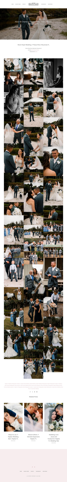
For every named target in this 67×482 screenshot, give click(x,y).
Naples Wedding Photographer (41, 383)
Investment (50, 4)
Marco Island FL (17, 385)
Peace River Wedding (35, 388)
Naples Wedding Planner (57, 385)
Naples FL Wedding (58, 383)
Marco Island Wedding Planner (26, 385)
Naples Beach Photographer (39, 387)
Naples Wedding (33, 383)
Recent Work (18, 4)
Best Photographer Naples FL (28, 387)
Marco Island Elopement (36, 385)
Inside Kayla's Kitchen (35, 49)
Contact (24, 4)
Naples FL (18, 383)
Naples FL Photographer (18, 387)
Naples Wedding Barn (48, 387)
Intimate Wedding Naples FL (9, 387)
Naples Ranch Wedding (56, 387)
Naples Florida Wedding (25, 383)
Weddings (33, 26)
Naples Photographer (51, 383)
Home (13, 4)
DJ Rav (36, 51)
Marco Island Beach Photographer (47, 385)
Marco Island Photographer (9, 385)
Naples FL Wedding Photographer (11, 383)
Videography (43, 4)
